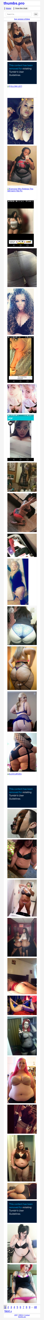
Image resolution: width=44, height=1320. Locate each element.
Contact (27, 1315)
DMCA (21, 1315)
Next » (8, 1311)
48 (35, 1307)
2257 (16, 1315)
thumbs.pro (14, 3)
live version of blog (22, 19)
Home (8, 8)
